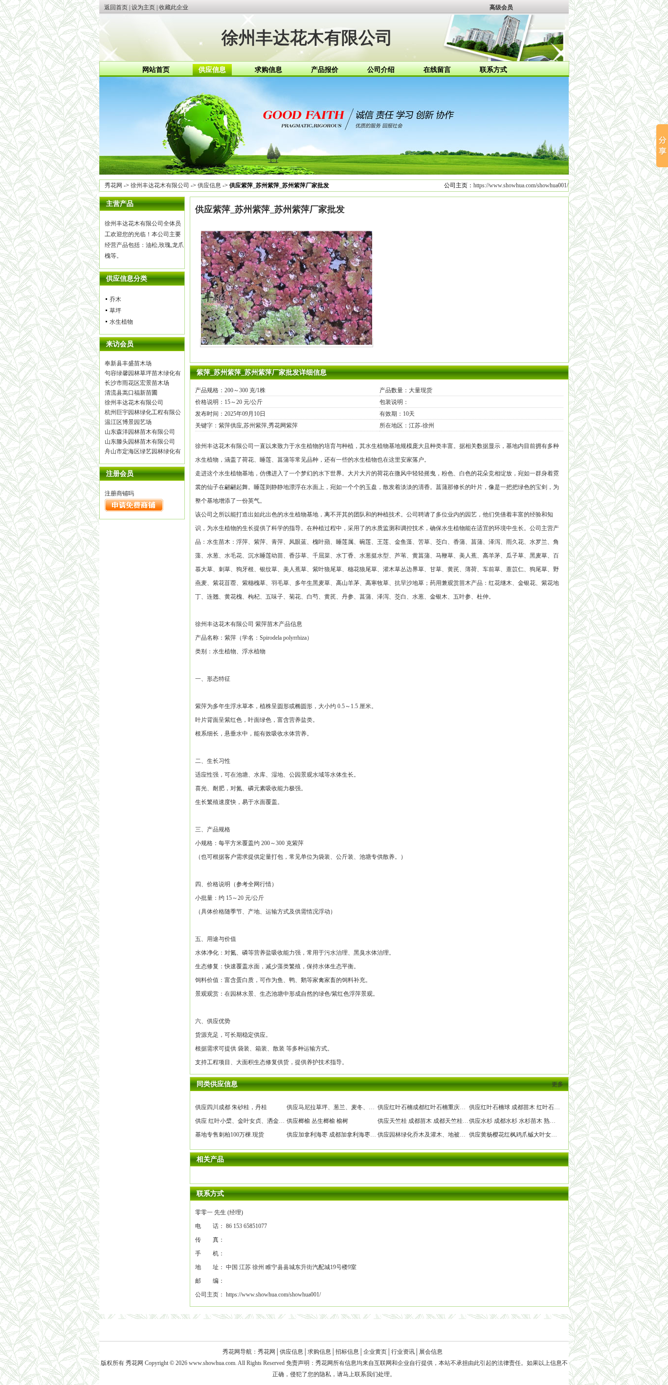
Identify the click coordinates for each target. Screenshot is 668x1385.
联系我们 (366, 1374)
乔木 (115, 299)
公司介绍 (381, 69)
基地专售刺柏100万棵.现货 (229, 1134)
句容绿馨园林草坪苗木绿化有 (143, 373)
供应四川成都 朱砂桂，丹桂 (231, 1107)
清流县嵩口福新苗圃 (131, 392)
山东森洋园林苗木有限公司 (140, 431)
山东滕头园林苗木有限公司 (140, 441)
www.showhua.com (212, 1363)
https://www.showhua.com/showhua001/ (520, 185)
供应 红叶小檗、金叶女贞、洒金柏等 (242, 1120)
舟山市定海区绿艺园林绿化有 (143, 451)
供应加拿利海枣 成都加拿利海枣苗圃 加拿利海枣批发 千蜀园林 (368, 1134)
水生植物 (121, 321)
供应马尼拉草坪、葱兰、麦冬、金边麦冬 (339, 1107)
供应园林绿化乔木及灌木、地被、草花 (427, 1134)
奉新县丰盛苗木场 (128, 363)
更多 (557, 1084)
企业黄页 (375, 1351)
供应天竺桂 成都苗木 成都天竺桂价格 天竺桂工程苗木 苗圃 (454, 1120)
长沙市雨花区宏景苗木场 (137, 383)
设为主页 (143, 7)
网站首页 (156, 69)
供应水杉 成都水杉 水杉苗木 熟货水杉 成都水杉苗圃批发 (542, 1120)
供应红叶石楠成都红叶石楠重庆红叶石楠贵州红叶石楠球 (451, 1107)
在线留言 (437, 69)
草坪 (115, 310)
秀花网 (113, 185)
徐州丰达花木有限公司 (160, 185)
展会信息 (431, 1351)
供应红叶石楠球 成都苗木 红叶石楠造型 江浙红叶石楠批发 (544, 1107)
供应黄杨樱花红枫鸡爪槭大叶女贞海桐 (519, 1134)
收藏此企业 (173, 7)
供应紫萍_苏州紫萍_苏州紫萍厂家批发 (270, 209)
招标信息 (347, 1351)
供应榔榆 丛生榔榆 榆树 (317, 1120)
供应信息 (212, 69)
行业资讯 (403, 1351)
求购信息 (268, 69)
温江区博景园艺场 (128, 422)
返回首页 (116, 7)
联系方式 (493, 69)
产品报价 (324, 69)
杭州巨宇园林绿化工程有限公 (143, 412)
